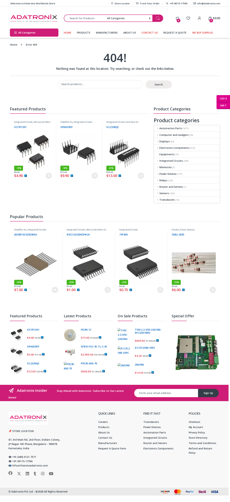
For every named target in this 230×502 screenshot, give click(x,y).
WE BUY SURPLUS (202, 32)
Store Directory (198, 437)
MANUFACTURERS (107, 32)
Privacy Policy (197, 432)
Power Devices (167, 174)
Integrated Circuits (23, 121)
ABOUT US (129, 32)
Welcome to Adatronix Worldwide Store (32, 3)
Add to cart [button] (49, 176)
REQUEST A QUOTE (175, 32)
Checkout (194, 422)
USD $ (222, 98)
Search (159, 84)
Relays (163, 180)
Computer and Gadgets (173, 135)
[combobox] (84, 18)
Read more (55, 290)
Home (13, 44)
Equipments (166, 154)
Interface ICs (132, 121)
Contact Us (105, 437)
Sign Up (208, 393)
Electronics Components (174, 148)
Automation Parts (170, 128)
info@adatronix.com (208, 3)
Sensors (164, 193)
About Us (104, 432)
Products (103, 427)
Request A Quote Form (112, 448)
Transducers (167, 199)
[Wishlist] (188, 18)
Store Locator (122, 3)
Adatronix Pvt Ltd (22, 491)
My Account (196, 427)
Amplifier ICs (66, 121)
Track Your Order (150, 3)
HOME (67, 32)
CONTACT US (150, 32)
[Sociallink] (10, 473)
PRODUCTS (83, 32)
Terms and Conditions (202, 443)
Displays (164, 141)
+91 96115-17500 (178, 3)
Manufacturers (107, 443)
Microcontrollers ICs (96, 229)
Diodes (175, 229)
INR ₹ (221, 105)
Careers (103, 422)
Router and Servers (171, 186)
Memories (165, 167)
